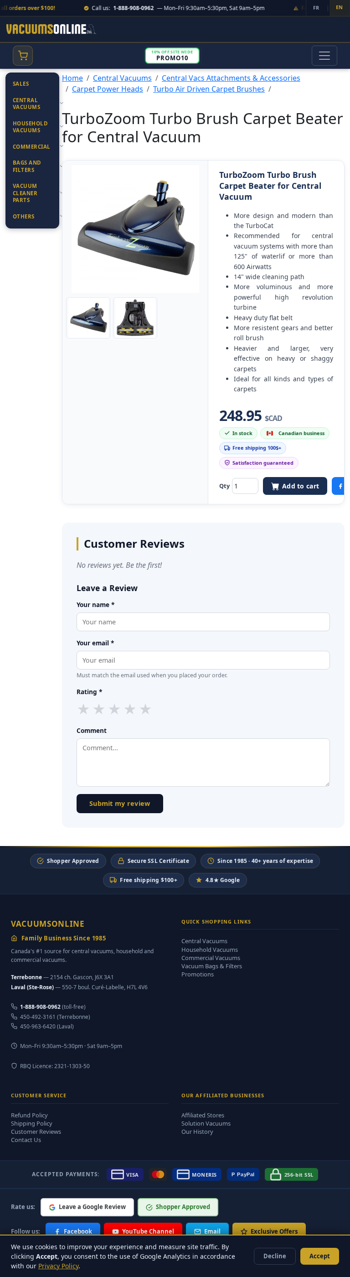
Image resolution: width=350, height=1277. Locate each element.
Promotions (197, 974)
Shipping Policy (31, 1123)
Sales (21, 83)
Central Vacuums (26, 104)
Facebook (78, 1231)
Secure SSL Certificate (158, 861)
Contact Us (26, 1140)
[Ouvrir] (61, 103)
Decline (274, 1256)
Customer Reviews (36, 1131)
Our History (197, 1131)
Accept (319, 1256)
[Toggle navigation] (324, 56)
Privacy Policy (58, 1265)
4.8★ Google (223, 880)
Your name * (95, 604)
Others (24, 216)
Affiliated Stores (202, 1115)
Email (212, 1231)
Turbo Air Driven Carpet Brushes (209, 89)
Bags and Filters (27, 166)
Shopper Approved (73, 861)
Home (72, 78)
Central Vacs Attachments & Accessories (231, 78)
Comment (92, 730)
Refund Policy (29, 1115)
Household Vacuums (30, 127)
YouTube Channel (148, 1231)
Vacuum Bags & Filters (211, 966)
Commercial (32, 146)
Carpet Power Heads (107, 89)
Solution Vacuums (206, 1123)
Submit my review (119, 803)
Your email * (95, 642)
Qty (224, 486)
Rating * (89, 691)
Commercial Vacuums (210, 958)
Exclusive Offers (274, 1231)
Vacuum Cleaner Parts (25, 192)
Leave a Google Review (92, 1207)
